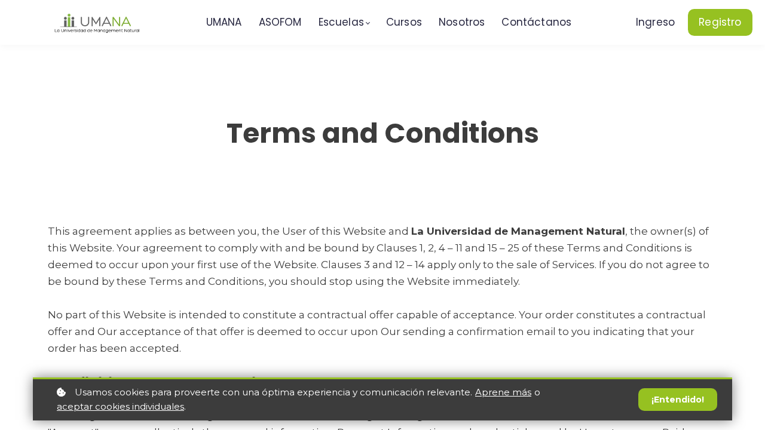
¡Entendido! (677, 399)
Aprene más (503, 392)
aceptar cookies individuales (120, 406)
